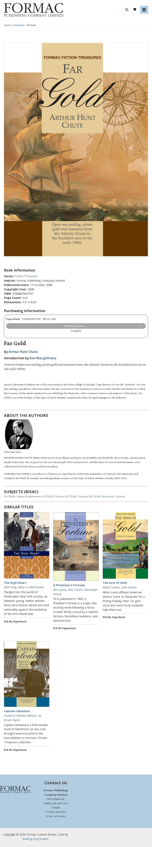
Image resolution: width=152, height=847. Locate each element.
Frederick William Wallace (20, 715)
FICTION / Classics (53, 496)
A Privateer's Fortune (69, 585)
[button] (127, 10)
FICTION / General (76, 496)
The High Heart (15, 583)
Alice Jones (59, 590)
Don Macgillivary (42, 358)
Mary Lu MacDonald (31, 587)
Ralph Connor (111, 587)
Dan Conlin (75, 590)
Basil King (10, 587)
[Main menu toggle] (144, 10)
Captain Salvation (17, 711)
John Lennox (129, 587)
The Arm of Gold (115, 583)
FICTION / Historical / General (107, 496)
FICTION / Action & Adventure (22, 496)
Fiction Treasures (26, 276)
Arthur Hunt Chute (23, 352)
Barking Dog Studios (35, 839)
